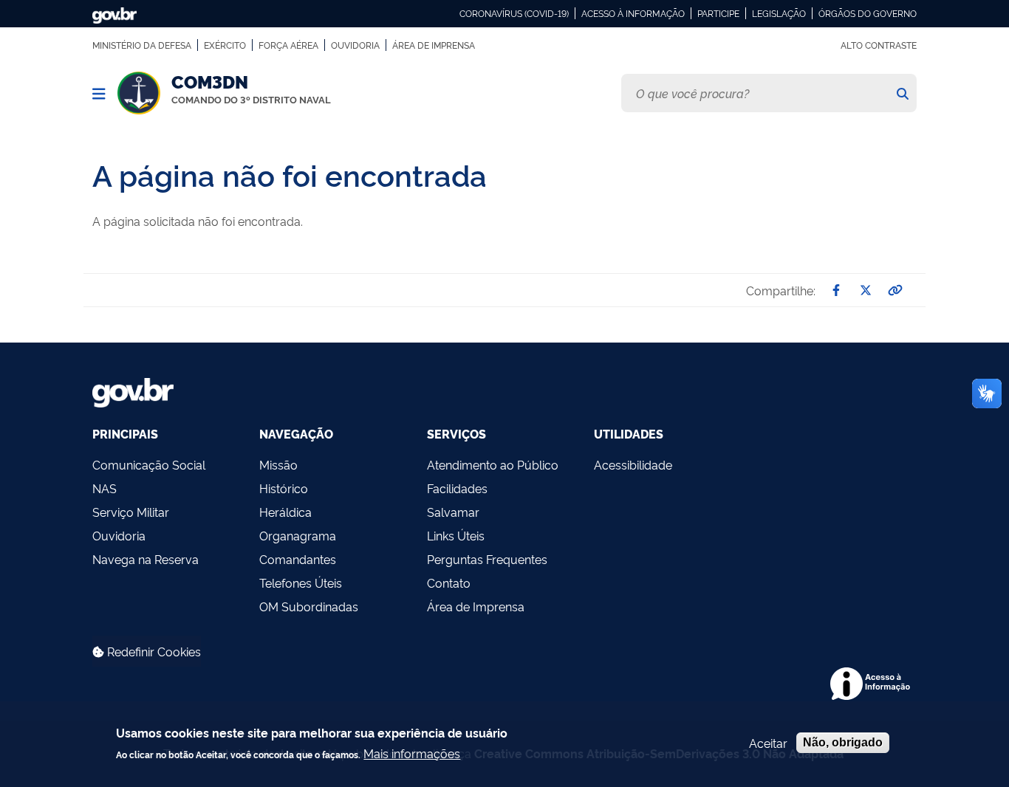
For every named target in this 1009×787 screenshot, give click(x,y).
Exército (225, 45)
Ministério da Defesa (141, 45)
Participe (718, 13)
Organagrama (297, 535)
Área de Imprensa (433, 45)
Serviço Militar (130, 512)
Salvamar (453, 512)
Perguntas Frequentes (487, 559)
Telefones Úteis (300, 582)
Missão (278, 464)
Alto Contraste (879, 45)
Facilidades (457, 488)
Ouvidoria (355, 45)
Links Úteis (456, 535)
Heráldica (285, 512)
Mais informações (411, 752)
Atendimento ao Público (492, 464)
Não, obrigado (843, 742)
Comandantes (297, 559)
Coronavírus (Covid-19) (514, 13)
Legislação (779, 13)
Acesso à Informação (633, 13)
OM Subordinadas (308, 606)
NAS (104, 488)
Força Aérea (288, 45)
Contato (449, 582)
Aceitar (768, 743)
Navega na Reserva (145, 559)
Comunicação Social (148, 464)
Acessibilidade (633, 464)
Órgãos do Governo (867, 13)
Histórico (283, 488)
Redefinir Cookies (152, 651)
